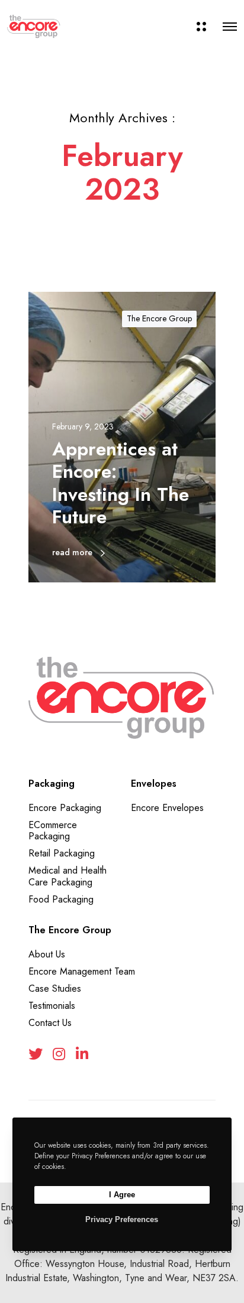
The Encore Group (159, 318)
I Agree (122, 1194)
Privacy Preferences (121, 1219)
